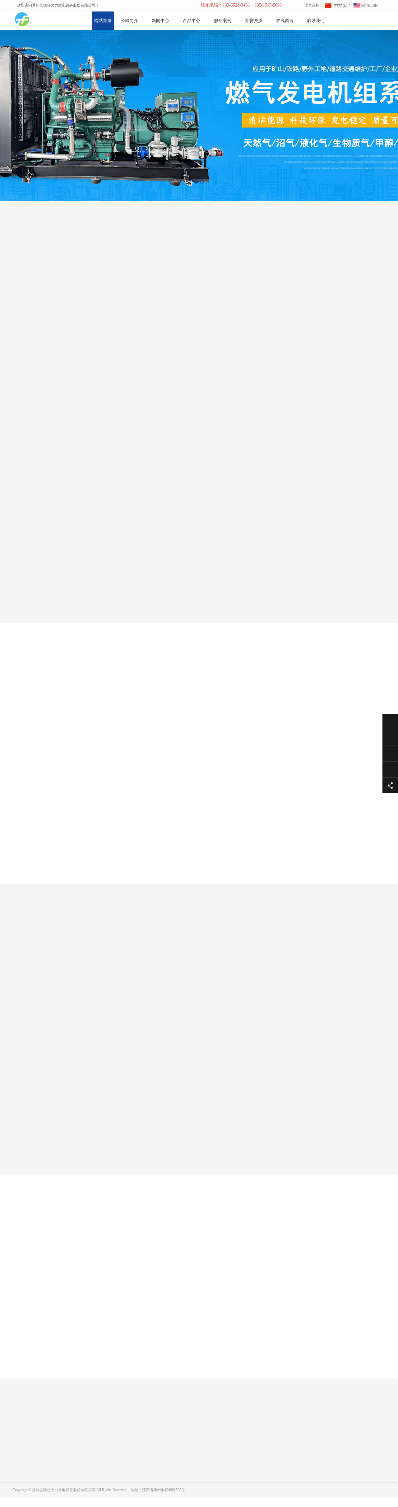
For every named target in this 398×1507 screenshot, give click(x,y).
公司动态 (79, 1459)
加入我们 (19, 1468)
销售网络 (19, 1476)
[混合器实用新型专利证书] (167, 1137)
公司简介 (129, 20)
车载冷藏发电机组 (145, 1476)
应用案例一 (154, 705)
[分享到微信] (369, 20)
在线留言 (285, 20)
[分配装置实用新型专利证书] (40, 1137)
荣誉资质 (253, 20)
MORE (193, 1384)
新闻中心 (160, 20)
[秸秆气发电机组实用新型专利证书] (104, 1137)
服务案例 (222, 20)
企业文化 (19, 1459)
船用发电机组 (142, 1494)
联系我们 (316, 20)
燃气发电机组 (142, 1459)
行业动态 (79, 1468)
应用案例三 (235, 705)
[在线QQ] (379, 20)
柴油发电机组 (142, 1468)
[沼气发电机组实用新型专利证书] (231, 1137)
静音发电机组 (142, 1485)
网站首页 (103, 20)
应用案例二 (194, 705)
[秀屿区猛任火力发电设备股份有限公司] (34, 20)
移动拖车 (138, 1502)
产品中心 (191, 20)
